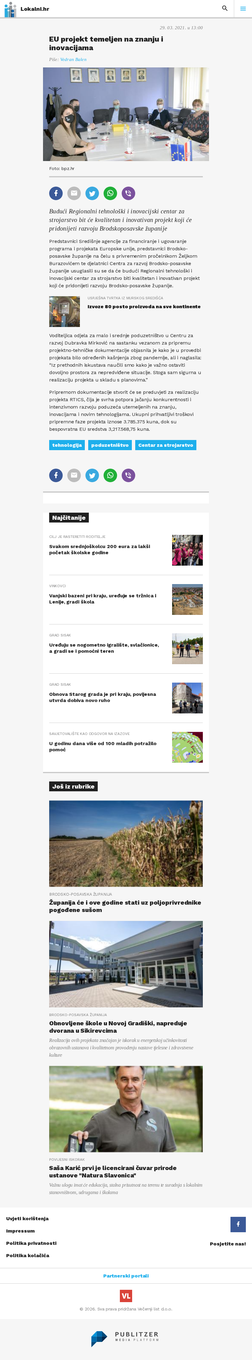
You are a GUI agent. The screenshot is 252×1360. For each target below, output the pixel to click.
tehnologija (67, 445)
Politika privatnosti (31, 1243)
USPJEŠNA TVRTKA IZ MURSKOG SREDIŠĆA (125, 298)
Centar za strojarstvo (165, 445)
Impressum (20, 1231)
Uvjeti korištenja (27, 1218)
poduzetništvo (110, 445)
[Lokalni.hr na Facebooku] (238, 1224)
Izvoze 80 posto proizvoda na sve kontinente (144, 306)
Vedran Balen (73, 59)
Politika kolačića (27, 1255)
